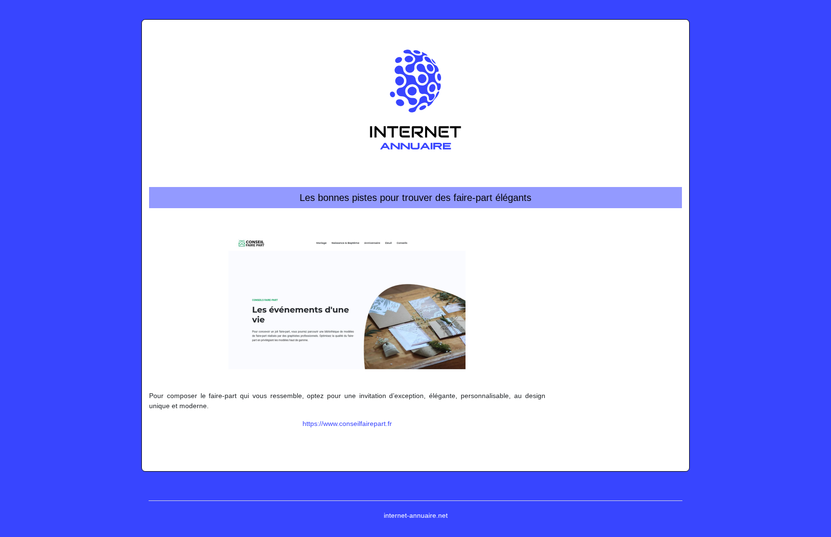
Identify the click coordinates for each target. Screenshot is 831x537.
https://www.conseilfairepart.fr (347, 423)
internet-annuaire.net (416, 515)
